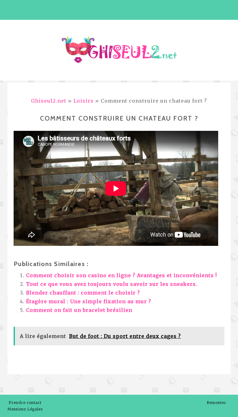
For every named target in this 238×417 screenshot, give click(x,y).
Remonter (217, 402)
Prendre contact (25, 402)
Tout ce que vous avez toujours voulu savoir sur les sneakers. (111, 284)
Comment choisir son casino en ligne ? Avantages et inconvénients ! (121, 275)
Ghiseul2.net (48, 101)
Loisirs (83, 101)
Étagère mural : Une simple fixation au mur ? (88, 301)
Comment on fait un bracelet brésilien (79, 310)
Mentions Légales (25, 409)
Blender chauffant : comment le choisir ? (83, 293)
